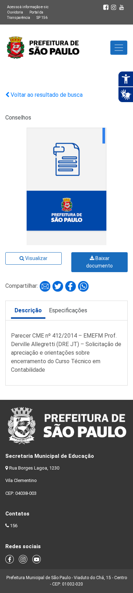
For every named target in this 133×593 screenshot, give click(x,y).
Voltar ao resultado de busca (46, 94)
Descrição (28, 310)
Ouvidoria (15, 12)
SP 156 (42, 18)
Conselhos (18, 117)
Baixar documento (99, 262)
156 (13, 525)
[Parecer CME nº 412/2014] (45, 285)
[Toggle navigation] (118, 48)
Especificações (68, 310)
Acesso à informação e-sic (28, 7)
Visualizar (36, 258)
